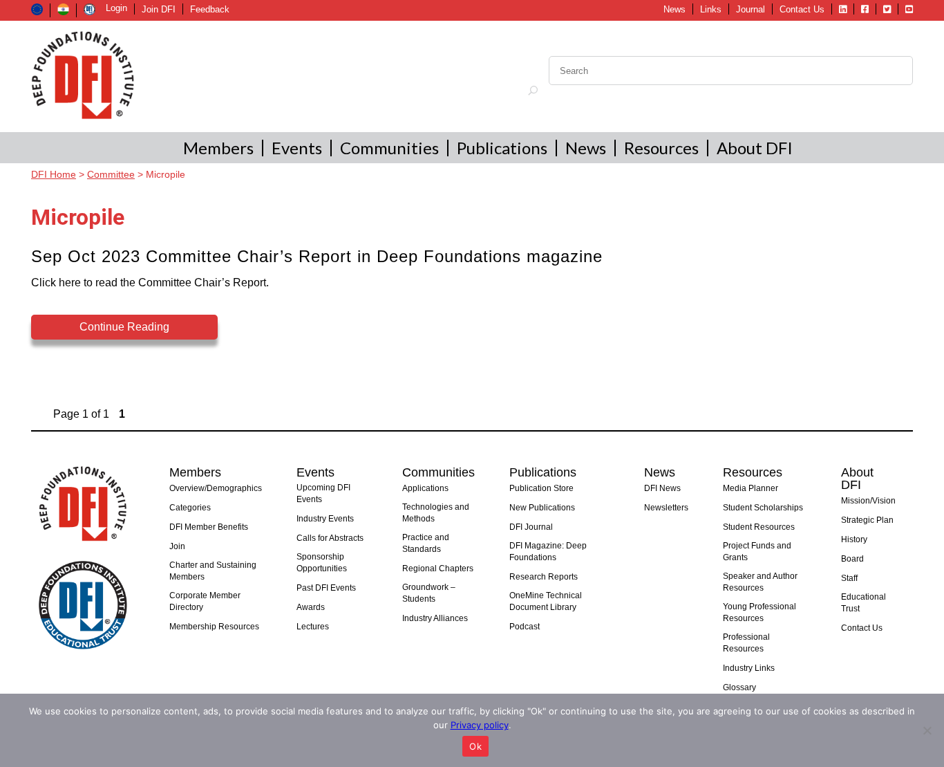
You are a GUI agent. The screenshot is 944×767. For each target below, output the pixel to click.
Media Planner (750, 488)
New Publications (542, 507)
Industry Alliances (435, 618)
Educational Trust (863, 602)
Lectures (312, 626)
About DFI (755, 148)
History (854, 539)
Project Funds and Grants (757, 551)
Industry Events (325, 519)
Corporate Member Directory (204, 601)
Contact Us (802, 9)
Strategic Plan (867, 520)
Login (116, 7)
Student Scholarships (763, 507)
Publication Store (541, 488)
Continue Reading (124, 327)
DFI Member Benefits (208, 527)
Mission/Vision (868, 501)
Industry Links (749, 668)
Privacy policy (480, 724)
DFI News (662, 488)
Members (218, 148)
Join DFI (159, 9)
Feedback (209, 9)
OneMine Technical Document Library (545, 601)
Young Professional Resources (759, 612)
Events (297, 148)
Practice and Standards (425, 543)
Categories (190, 507)
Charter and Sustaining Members (212, 571)
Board (852, 559)
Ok (475, 746)
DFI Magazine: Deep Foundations (548, 551)
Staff (849, 578)
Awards (310, 607)
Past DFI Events (326, 588)
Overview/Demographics (215, 488)
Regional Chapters (437, 568)
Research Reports (543, 577)
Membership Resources (214, 626)
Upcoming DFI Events (323, 493)
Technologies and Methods (435, 513)
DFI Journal (531, 527)
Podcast (524, 626)
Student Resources (759, 527)
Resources (661, 148)
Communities (389, 148)
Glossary (739, 687)
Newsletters (666, 507)
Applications (425, 488)
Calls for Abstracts (330, 538)
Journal (750, 9)
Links (710, 9)
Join (177, 546)
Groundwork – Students (428, 593)
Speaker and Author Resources (760, 582)
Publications (502, 148)
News (674, 9)
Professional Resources (746, 643)
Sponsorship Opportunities (321, 562)
